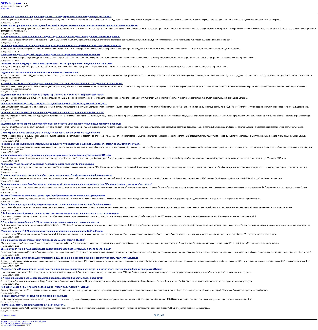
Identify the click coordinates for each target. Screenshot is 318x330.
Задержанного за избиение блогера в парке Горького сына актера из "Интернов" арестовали (52, 94)
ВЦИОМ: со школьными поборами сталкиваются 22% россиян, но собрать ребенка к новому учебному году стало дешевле (69, 258)
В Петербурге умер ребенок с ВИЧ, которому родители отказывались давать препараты (50, 222)
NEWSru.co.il (6, 323)
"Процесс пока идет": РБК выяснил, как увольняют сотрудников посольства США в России (52, 231)
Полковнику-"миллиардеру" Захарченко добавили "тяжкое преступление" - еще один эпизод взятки (56, 63)
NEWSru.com (11, 3)
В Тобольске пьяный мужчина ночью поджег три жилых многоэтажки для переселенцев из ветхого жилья (60, 213)
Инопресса (26, 323)
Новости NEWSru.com (12, 325)
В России (5, 8)
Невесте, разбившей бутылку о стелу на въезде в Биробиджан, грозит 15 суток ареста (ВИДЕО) (54, 103)
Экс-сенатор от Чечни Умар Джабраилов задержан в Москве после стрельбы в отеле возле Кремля (56, 249)
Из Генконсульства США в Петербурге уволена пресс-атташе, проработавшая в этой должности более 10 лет (62, 83)
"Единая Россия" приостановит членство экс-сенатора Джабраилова (39, 72)
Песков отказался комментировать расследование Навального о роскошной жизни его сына (52, 112)
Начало (4, 321)
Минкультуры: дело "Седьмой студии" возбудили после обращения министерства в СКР (50, 54)
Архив (17, 321)
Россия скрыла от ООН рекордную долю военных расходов (34, 296)
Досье (11, 321)
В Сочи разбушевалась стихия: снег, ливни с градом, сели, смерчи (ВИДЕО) (43, 240)
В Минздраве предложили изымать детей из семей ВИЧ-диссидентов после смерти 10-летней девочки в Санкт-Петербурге (69, 25)
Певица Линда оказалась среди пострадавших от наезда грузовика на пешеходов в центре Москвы (56, 16)
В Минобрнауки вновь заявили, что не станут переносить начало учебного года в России (50, 132)
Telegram (42, 321)
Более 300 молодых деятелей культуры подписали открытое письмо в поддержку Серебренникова (56, 204)
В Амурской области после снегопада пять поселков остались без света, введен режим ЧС (52, 278)
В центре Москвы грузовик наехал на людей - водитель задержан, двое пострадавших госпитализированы (60, 36)
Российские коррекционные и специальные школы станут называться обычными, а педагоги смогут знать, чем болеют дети (70, 144)
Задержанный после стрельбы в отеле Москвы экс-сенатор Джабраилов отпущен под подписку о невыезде (61, 124)
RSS (35, 321)
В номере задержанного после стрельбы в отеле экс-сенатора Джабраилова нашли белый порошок (56, 175)
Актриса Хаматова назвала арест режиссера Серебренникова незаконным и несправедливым (53, 195)
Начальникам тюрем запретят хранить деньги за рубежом (33, 305)
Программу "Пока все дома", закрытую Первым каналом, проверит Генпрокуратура (47, 164)
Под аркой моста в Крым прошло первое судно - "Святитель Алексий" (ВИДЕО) (45, 287)
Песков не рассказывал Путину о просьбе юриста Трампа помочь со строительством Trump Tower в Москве (61, 45)
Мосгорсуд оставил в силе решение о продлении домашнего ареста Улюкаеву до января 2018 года (56, 155)
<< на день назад (8, 315)
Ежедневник (27, 321)
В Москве (17, 323)
